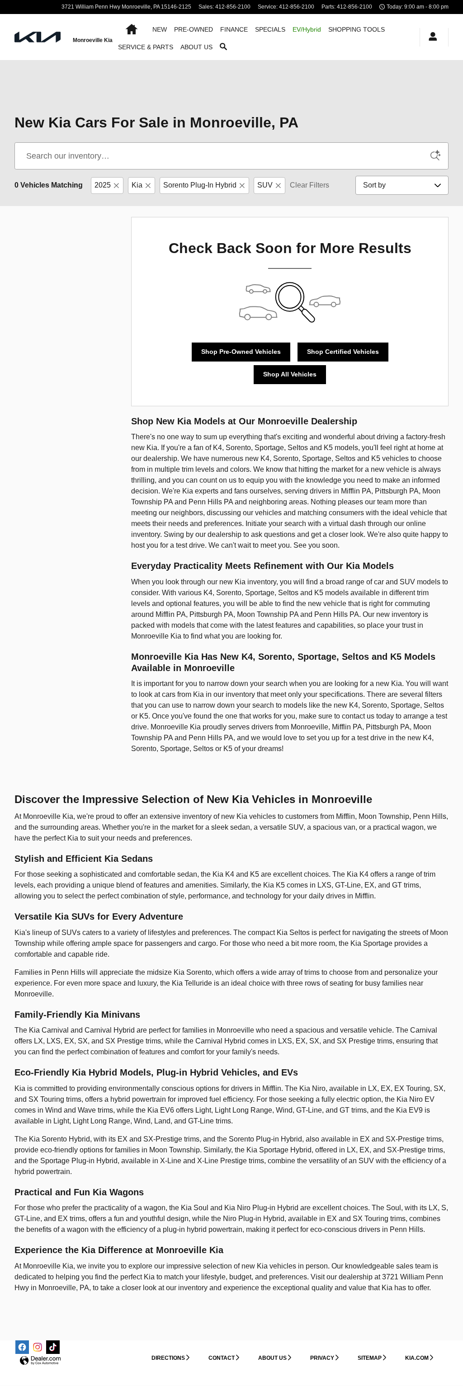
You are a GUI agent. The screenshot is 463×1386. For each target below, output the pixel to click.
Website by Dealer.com (40, 1361)
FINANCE (234, 29)
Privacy (322, 1358)
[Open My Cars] (430, 37)
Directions (168, 1358)
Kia (137, 185)
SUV (265, 185)
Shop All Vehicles (290, 374)
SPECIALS (270, 29)
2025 (102, 185)
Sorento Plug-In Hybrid (199, 185)
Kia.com (417, 1358)
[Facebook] (22, 1347)
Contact (221, 1358)
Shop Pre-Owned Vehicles (241, 351)
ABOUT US (196, 47)
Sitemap (370, 1358)
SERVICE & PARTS (145, 47)
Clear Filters (309, 185)
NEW (159, 29)
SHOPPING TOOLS (356, 29)
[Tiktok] (53, 1347)
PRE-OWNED (193, 29)
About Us (272, 1358)
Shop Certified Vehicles (343, 351)
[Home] (38, 37)
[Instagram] (37, 1347)
